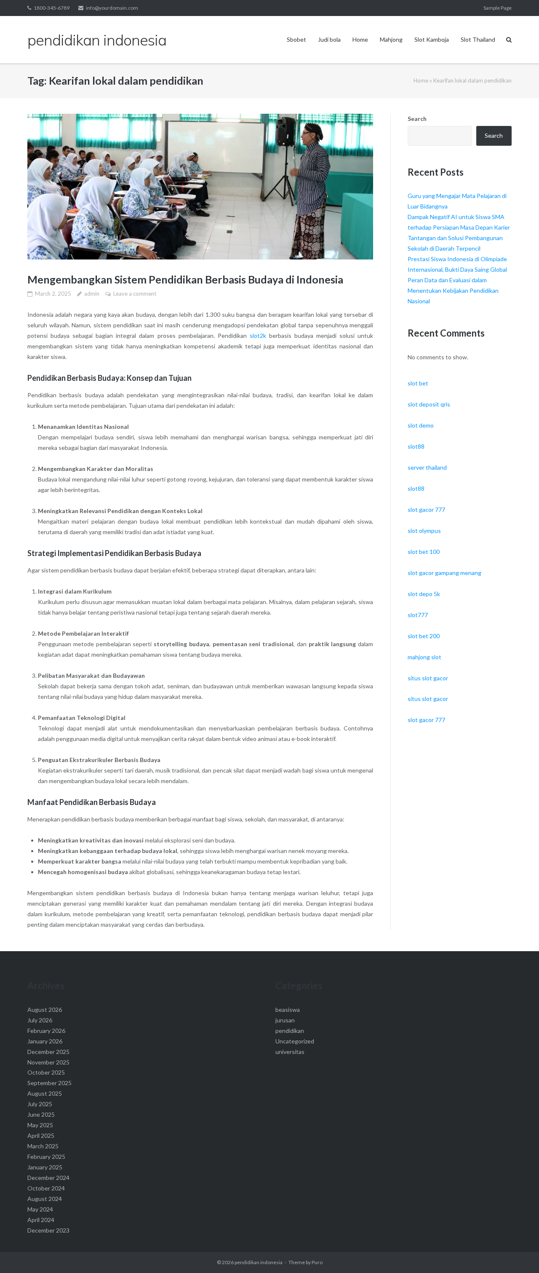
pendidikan (289, 1030)
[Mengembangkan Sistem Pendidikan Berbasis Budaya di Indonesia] (200, 186)
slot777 (418, 614)
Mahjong (391, 39)
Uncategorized (294, 1041)
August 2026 (44, 1009)
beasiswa (287, 1009)
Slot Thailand (478, 39)
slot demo (421, 425)
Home (360, 39)
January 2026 (44, 1041)
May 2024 (40, 1209)
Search (417, 118)
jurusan (285, 1020)
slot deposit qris (429, 404)
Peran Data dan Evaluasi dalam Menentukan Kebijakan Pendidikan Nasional (453, 290)
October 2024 (46, 1188)
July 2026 (39, 1020)
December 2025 (48, 1051)
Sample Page (497, 8)
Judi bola (329, 39)
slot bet (418, 383)
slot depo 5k (424, 593)
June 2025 (41, 1114)
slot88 (416, 446)
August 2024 (44, 1198)
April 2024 (40, 1219)
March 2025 (43, 1146)
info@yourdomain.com (112, 8)
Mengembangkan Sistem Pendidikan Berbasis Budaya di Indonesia (185, 279)
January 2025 (44, 1167)
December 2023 (48, 1230)
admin (91, 293)
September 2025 (49, 1082)
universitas (289, 1051)
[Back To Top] (518, 1252)
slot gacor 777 (426, 509)
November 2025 (48, 1062)
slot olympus (424, 530)
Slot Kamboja (431, 39)
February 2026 (46, 1030)
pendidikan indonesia (259, 1262)
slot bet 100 (424, 551)
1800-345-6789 (51, 8)
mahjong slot (424, 657)
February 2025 (46, 1156)
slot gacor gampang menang (444, 572)
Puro (317, 1262)
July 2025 (39, 1103)
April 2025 (40, 1135)
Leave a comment (134, 293)
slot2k (258, 335)
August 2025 (44, 1093)
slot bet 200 (424, 635)
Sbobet (296, 39)
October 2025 (46, 1072)
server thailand (427, 467)
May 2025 (40, 1125)
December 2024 (48, 1177)
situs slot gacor (428, 678)
